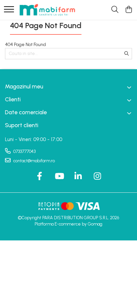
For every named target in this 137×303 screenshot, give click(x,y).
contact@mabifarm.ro (33, 160)
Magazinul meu (24, 86)
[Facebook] (40, 176)
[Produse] (9, 9)
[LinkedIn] (78, 176)
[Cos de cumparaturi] (128, 10)
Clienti (13, 99)
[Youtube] (59, 176)
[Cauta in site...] (114, 10)
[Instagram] (97, 176)
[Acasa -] (47, 10)
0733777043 (24, 151)
